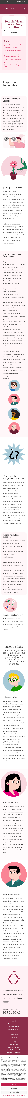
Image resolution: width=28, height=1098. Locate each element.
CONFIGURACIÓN (14, 1092)
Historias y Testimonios (14, 1052)
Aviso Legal (23, 1095)
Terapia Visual (14, 1034)
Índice (7, 41)
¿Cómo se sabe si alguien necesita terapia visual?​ (12, 55)
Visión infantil (14, 1037)
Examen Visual (14, 1032)
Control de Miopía (14, 1026)
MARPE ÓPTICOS (11, 9)
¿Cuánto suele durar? (11, 62)
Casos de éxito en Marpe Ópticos (12, 65)
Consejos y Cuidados (14, 1047)
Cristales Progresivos (14, 1029)
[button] (24, 9)
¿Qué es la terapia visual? (12, 45)
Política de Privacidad (15, 1095)
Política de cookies (6, 1095)
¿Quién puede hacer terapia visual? (13, 51)
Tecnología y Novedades (14, 1050)
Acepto (14, 1084)
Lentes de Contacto (14, 1024)
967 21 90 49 (21, 2)
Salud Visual (14, 1044)
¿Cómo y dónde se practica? (13, 59)
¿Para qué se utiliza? (11, 47)
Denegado (14, 1088)
